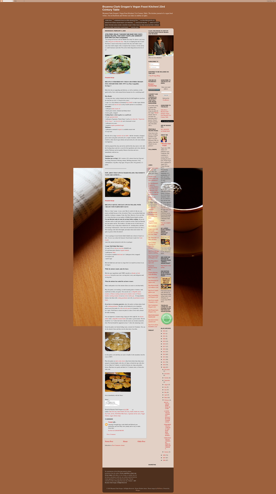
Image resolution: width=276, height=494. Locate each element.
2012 (164, 359)
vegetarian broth (113, 117)
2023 (164, 333)
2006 (164, 460)
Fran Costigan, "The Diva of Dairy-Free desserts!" (152, 245)
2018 (164, 344)
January (166, 452)
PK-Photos (160, 488)
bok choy (127, 411)
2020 (164, 339)
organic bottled (124, 250)
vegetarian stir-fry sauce (134, 413)
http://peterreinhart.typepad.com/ (153, 320)
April (165, 395)
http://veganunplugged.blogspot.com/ (153, 296)
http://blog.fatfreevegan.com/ (153, 261)
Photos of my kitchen (151, 198)
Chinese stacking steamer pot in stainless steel (123, 294)
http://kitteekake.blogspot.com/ (153, 281)
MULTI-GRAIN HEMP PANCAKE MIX (167, 405)
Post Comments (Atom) (118, 445)
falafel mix (137, 411)
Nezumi (110, 422)
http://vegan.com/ (152, 277)
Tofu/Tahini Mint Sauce (121, 413)
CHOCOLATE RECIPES (141, 22)
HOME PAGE (108, 20)
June (165, 390)
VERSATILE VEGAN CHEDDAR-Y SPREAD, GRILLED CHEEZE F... (167, 443)
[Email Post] (132, 409)
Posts (151, 64)
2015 (164, 351)
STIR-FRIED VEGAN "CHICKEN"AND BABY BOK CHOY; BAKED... (167, 430)
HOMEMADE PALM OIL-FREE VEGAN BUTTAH (126, 20)
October (166, 378)
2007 (164, 458)
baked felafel (120, 411)
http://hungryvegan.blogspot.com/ (153, 311)
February (166, 400)
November (167, 373)
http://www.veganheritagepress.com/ (153, 301)
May (165, 392)
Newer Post (109, 441)
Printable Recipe (109, 77)
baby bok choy (113, 411)
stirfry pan (131, 296)
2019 (164, 341)
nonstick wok (120, 135)
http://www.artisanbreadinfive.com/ (153, 325)
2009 (164, 367)
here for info (118, 104)
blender (134, 273)
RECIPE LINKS (135, 27)
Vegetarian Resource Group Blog (152, 267)
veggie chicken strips (115, 416)
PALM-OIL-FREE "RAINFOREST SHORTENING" (117, 27)
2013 (164, 357)
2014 (164, 354)
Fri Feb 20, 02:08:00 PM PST (116, 430)
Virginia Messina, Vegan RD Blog (153, 273)
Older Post (141, 441)
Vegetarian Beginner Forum (152, 222)
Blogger (138, 490)
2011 (164, 362)
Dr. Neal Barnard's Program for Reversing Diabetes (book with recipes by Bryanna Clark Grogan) (153, 187)
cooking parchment (122, 298)
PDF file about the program (153, 193)
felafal (142, 411)
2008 (164, 455)
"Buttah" (156, 113)
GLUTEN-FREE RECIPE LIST (147, 20)
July (165, 387)
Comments (153, 67)
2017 (164, 346)
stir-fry (112, 413)
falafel (131, 411)
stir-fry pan (127, 308)
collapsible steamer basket (119, 318)
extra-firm (121, 248)
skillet (127, 135)
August (166, 384)
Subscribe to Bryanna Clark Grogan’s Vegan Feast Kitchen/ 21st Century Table (166, 113)
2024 (164, 331)
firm (116, 248)
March (166, 397)
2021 (164, 336)
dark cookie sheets (120, 361)
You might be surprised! (151, 208)
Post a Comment (111, 434)
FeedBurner (166, 100)
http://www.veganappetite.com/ (153, 291)
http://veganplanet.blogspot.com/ (153, 306)
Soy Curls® (129, 102)
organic (120, 129)
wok (126, 296)
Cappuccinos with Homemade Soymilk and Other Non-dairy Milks (153, 231)
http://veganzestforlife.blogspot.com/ (153, 257)
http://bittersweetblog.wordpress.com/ (153, 286)
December (167, 369)
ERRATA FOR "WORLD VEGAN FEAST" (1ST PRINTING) (119, 22)
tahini (113, 252)
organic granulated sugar (117, 125)
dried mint (120, 254)
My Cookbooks (152, 226)
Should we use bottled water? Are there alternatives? (153, 178)
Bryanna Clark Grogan (166, 144)
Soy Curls (107, 413)
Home (125, 441)
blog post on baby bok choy (116, 41)
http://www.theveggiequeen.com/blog (153, 252)
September (167, 380)
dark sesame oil (116, 108)
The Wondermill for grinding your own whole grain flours (152, 215)
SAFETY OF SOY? (154, 22)
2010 (164, 364)
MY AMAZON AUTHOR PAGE (165, 130)
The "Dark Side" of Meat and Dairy (153, 238)
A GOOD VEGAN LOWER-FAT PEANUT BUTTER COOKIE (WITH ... (167, 416)
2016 (164, 349)
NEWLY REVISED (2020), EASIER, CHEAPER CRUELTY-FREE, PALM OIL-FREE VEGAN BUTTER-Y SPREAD (132, 25)
